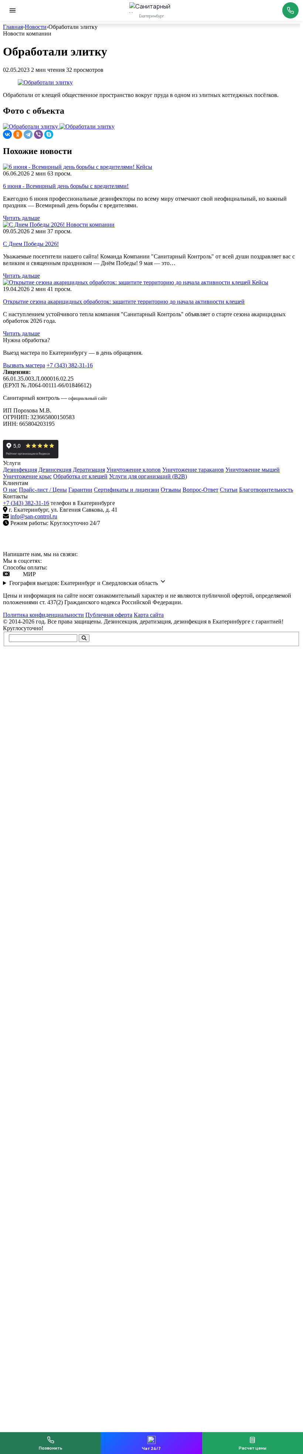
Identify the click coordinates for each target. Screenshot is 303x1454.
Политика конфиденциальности (43, 615)
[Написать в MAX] (94, 554)
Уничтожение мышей (252, 470)
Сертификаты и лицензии (126, 490)
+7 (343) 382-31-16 (70, 365)
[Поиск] (84, 638)
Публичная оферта (108, 615)
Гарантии (80, 490)
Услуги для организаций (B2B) (148, 476)
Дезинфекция (20, 470)
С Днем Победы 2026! (31, 244)
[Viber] (38, 134)
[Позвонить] (290, 10)
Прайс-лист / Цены (43, 490)
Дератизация (89, 470)
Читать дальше (21, 218)
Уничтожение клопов (133, 470)
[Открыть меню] (12, 10)
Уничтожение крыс (27, 476)
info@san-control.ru (33, 516)
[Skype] (48, 134)
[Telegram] (28, 134)
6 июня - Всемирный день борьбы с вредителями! (66, 186)
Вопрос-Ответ (200, 490)
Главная (13, 27)
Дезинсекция (54, 470)
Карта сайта (149, 615)
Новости (36, 27)
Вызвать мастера (24, 365)
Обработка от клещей (80, 476)
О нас (10, 490)
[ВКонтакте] (7, 134)
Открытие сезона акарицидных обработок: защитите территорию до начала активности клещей (124, 301)
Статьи (229, 490)
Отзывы (171, 490)
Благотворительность (266, 490)
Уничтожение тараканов (193, 470)
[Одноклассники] (17, 134)
